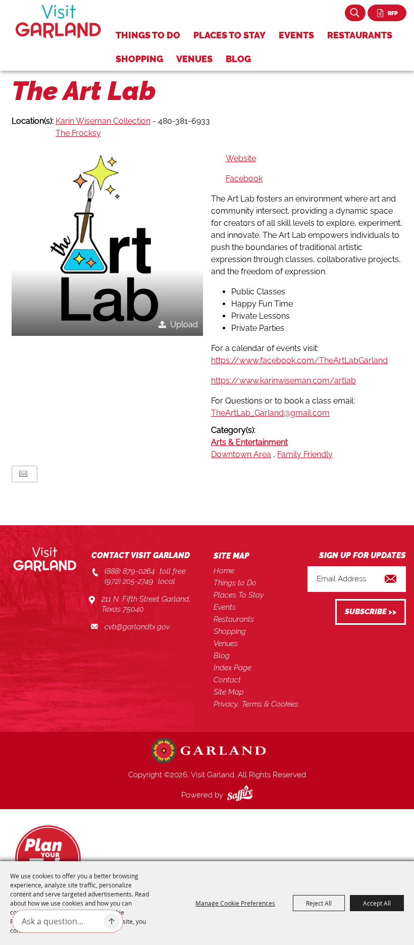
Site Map (229, 692)
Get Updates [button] (370, 612)
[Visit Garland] (58, 21)
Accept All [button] (377, 903)
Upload (184, 324)
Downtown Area (241, 454)
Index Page (232, 667)
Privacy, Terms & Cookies (256, 704)
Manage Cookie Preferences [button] (235, 903)
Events (296, 35)
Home (224, 570)
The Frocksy (78, 133)
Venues (194, 59)
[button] (107, 240)
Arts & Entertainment (249, 442)
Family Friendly (305, 454)
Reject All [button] (319, 903)
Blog (238, 59)
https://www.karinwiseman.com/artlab (283, 380)
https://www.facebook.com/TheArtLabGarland (299, 360)
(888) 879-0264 (130, 571)
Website (241, 158)
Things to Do (148, 35)
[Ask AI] (112, 921)
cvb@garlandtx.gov (137, 626)
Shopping (139, 59)
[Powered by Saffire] (241, 795)
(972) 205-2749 (129, 581)
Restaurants (359, 35)
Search (355, 13)
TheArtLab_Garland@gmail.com (270, 413)
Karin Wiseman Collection (103, 121)
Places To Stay (229, 35)
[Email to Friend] (23, 474)
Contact (227, 679)
